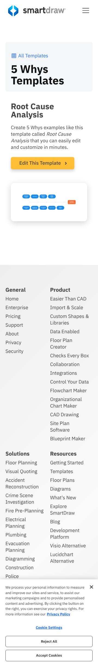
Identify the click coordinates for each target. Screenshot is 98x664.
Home (12, 299)
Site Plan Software (60, 426)
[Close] (91, 587)
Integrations (63, 373)
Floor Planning (21, 462)
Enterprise (16, 307)
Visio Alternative (68, 545)
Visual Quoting (21, 471)
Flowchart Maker (68, 390)
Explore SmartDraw (62, 509)
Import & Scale (66, 307)
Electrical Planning (15, 522)
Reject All (49, 641)
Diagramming (20, 559)
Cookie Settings (49, 627)
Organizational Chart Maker (66, 402)
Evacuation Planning (17, 546)
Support (14, 325)
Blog (55, 521)
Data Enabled (64, 331)
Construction (19, 567)
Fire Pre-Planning (24, 510)
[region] (49, 621)
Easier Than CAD (68, 299)
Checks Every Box (69, 355)
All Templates (33, 55)
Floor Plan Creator (61, 343)
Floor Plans (62, 480)
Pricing (12, 316)
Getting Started (67, 462)
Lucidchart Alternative (62, 557)
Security (14, 351)
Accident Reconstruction (22, 483)
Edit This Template (40, 163)
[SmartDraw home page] (37, 10)
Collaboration (64, 364)
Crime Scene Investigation (19, 498)
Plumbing (15, 535)
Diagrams (60, 489)
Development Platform (64, 533)
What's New (63, 497)
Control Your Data (69, 382)
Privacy (13, 342)
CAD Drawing (64, 414)
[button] (86, 10)
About (12, 333)
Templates (61, 471)
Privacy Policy (58, 614)
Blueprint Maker (67, 438)
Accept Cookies (49, 655)
